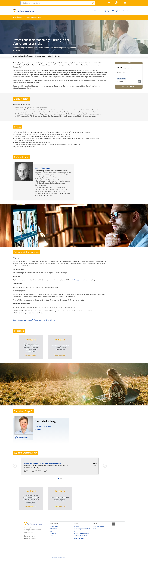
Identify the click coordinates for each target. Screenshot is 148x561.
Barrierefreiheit (54, 526)
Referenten (29, 56)
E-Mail (38, 429)
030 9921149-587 (43, 426)
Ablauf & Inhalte (18, 56)
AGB (51, 531)
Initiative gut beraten (79, 538)
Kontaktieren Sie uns (98, 526)
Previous (45, 361)
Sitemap (52, 536)
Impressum (53, 533)
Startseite (33, 17)
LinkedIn (113, 524)
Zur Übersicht (18, 17)
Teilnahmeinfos (40, 56)
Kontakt (57, 56)
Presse (95, 529)
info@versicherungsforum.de (80, 280)
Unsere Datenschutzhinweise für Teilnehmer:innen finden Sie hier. (34, 320)
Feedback (50, 56)
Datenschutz (53, 529)
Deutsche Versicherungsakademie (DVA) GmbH (82, 528)
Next (75, 361)
